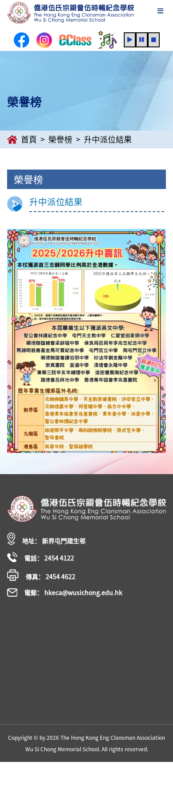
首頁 (29, 139)
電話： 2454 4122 (49, 557)
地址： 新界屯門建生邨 (54, 540)
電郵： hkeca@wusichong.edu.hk (73, 592)
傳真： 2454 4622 (50, 576)
